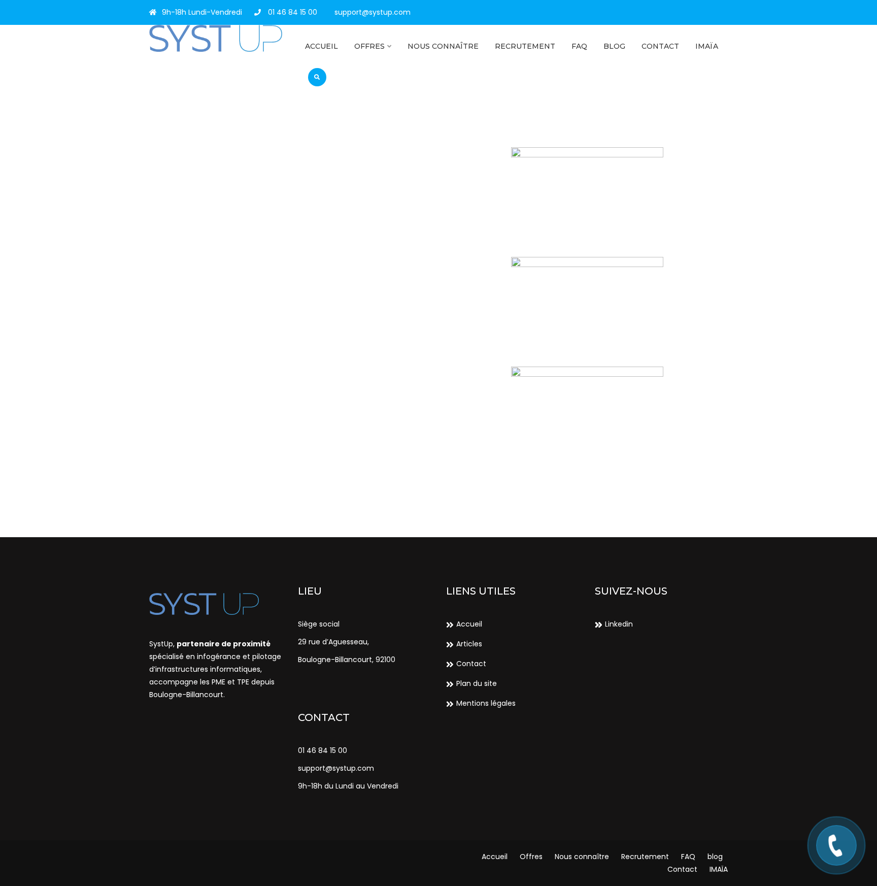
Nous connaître (443, 46)
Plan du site (476, 683)
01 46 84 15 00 (291, 12)
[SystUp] (216, 38)
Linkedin (619, 624)
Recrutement (525, 46)
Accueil (321, 46)
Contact (660, 46)
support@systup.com (372, 12)
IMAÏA (706, 46)
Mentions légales (486, 703)
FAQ (579, 46)
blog (614, 46)
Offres (369, 46)
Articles (469, 644)
